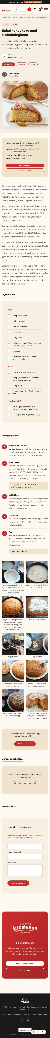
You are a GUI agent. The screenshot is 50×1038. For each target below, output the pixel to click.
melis (17, 386)
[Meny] (45, 9)
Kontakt (34, 1015)
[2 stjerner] (20, 782)
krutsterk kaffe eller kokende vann (27, 392)
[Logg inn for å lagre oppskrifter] (35, 9)
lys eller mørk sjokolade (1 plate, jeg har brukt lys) (25, 379)
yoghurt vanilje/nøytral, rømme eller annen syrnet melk (26, 344)
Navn (9, 842)
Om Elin (26, 1015)
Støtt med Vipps (25, 744)
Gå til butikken (25, 970)
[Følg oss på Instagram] (28, 1020)
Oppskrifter (6, 18)
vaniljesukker (19, 327)
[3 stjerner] (25, 782)
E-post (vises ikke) (14, 852)
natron (16, 332)
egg (16, 351)
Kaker (15, 18)
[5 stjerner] (35, 782)
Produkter (17, 1015)
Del (34, 64)
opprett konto (23, 835)
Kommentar (11, 862)
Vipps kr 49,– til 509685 (25, 963)
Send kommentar (18, 883)
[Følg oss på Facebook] (22, 1020)
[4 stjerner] (30, 782)
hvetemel (19, 321)
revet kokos (19, 316)
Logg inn (10, 835)
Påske (15, 24)
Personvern (42, 1015)
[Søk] (29, 9)
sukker (17, 338)
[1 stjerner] (15, 782)
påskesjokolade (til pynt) (26, 415)
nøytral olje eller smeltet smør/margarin (24, 357)
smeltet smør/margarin (24, 372)
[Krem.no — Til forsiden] (6, 9)
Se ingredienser (25, 165)
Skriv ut (9, 64)
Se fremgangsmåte (25, 170)
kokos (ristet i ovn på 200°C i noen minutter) (25, 408)
